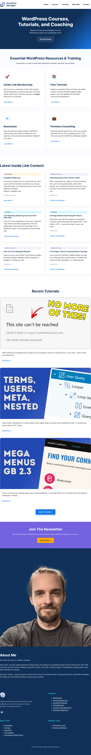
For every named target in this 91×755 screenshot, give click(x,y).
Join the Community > (57, 200)
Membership (57, 698)
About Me (76, 4)
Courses (55, 4)
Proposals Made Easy (60, 710)
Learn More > (8, 200)
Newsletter (8, 725)
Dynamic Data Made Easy (62, 708)
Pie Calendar (9, 733)
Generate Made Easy (60, 700)
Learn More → (9, 102)
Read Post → (6, 361)
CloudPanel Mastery (60, 703)
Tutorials (65, 4)
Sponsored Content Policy (14, 735)
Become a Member (59, 728)
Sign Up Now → (45, 540)
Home (46, 4)
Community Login (59, 725)
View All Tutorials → (45, 512)
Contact (86, 4)
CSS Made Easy (58, 705)
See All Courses (45, 39)
